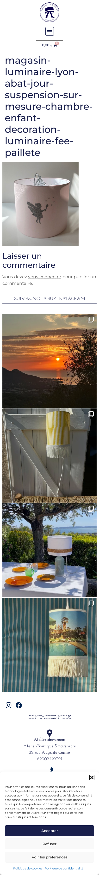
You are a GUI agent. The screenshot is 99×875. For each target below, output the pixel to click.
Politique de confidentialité (64, 868)
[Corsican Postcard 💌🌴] (49, 361)
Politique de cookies (27, 868)
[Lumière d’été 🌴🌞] (49, 550)
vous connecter (44, 277)
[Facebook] (19, 705)
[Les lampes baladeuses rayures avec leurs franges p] (49, 455)
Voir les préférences (50, 857)
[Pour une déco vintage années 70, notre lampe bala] (49, 645)
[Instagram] (8, 705)
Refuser (49, 844)
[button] (91, 777)
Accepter (49, 830)
